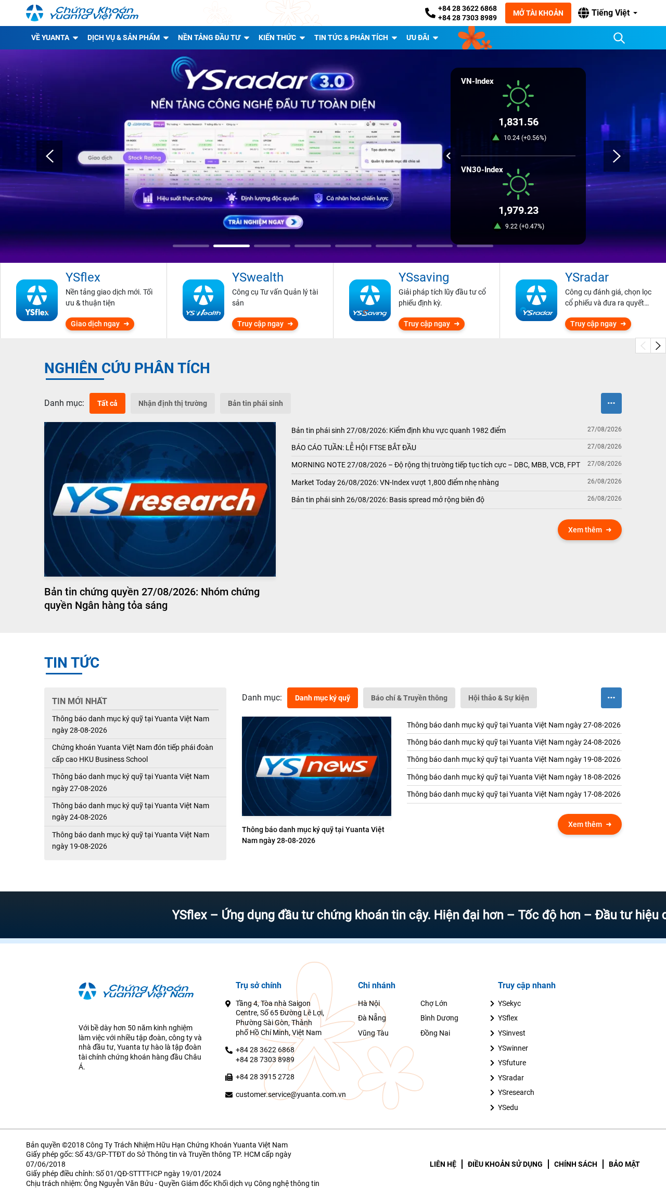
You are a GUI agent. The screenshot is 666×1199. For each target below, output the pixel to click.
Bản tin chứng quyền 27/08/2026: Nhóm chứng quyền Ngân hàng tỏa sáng (152, 598)
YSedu (508, 1107)
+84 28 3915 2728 (265, 1077)
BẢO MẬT (624, 1164)
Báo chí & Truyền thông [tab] (409, 698)
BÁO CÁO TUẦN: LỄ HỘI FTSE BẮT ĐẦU (353, 447)
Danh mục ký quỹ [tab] (322, 698)
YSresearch (516, 1092)
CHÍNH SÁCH (575, 1164)
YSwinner (513, 1048)
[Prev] (49, 156)
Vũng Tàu (373, 1033)
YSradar (511, 1078)
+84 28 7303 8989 (467, 18)
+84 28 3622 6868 (467, 8)
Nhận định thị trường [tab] (172, 403)
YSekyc (509, 1003)
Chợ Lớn (433, 1003)
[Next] (617, 156)
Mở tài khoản (538, 13)
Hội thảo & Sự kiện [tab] (498, 698)
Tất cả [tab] (107, 403)
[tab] (64, 403)
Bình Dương (439, 1018)
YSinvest (512, 1033)
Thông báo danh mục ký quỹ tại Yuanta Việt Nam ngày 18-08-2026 (514, 777)
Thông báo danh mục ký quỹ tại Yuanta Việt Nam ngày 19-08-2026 (130, 840)
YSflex (508, 1018)
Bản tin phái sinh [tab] (255, 403)
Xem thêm (585, 530)
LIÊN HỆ (443, 1164)
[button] (607, 13)
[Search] (619, 38)
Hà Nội (369, 1003)
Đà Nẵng (372, 1018)
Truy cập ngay (260, 324)
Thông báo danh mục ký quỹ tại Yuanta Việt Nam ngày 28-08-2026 (130, 724)
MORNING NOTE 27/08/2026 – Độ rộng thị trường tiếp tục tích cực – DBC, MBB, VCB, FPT (435, 465)
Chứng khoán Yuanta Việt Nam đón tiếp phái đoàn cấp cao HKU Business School (132, 753)
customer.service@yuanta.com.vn (291, 1094)
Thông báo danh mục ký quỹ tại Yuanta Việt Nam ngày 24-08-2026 (130, 811)
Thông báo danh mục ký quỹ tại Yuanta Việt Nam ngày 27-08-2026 (130, 782)
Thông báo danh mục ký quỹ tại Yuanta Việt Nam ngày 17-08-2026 (514, 794)
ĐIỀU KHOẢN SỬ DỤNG (505, 1164)
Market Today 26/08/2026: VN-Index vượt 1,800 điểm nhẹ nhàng (395, 482)
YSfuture (512, 1062)
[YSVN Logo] (88, 13)
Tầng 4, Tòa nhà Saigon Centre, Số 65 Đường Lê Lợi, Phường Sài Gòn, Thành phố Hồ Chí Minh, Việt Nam (280, 1018)
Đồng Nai (435, 1033)
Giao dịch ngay (95, 324)
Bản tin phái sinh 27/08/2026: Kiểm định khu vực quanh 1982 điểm (398, 430)
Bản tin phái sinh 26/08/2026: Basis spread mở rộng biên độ (387, 499)
